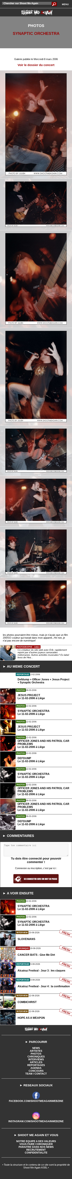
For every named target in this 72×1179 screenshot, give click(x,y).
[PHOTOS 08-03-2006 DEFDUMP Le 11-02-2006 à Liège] (36, 838)
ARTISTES (36, 1050)
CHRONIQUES (36, 1056)
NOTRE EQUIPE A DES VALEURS (36, 1141)
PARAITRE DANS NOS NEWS (36, 1146)
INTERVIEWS (36, 1059)
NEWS (36, 1048)
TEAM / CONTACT (36, 1073)
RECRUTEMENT (36, 1149)
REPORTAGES (36, 1065)
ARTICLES (36, 1062)
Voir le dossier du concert (36, 65)
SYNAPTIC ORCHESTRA (36, 33)
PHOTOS (36, 1053)
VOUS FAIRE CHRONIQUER (36, 1144)
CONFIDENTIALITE (36, 1152)
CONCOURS (36, 1070)
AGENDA (36, 1068)
